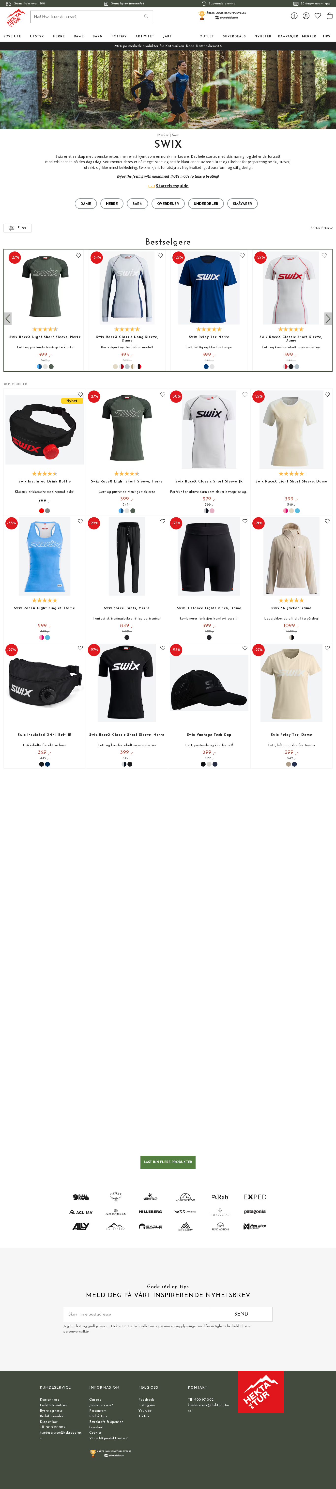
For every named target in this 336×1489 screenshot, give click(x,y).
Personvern (98, 1411)
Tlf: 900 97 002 (52, 1427)
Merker (309, 36)
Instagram (146, 1405)
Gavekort (96, 1427)
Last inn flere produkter (168, 1162)
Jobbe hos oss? (101, 1405)
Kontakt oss (49, 1400)
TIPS (326, 36)
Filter (21, 228)
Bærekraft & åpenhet (106, 1422)
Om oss (95, 1400)
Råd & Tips (98, 1416)
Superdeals (234, 36)
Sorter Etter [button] (320, 228)
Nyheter (263, 36)
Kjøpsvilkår (49, 1422)
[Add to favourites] (78, 256)
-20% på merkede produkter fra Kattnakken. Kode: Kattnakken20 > (168, 46)
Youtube (145, 1411)
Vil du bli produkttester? (108, 1438)
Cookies (95, 1433)
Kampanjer (288, 36)
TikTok (143, 1416)
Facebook (146, 1400)
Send (241, 1314)
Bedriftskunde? (52, 1416)
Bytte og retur (51, 1411)
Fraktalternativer (53, 1405)
